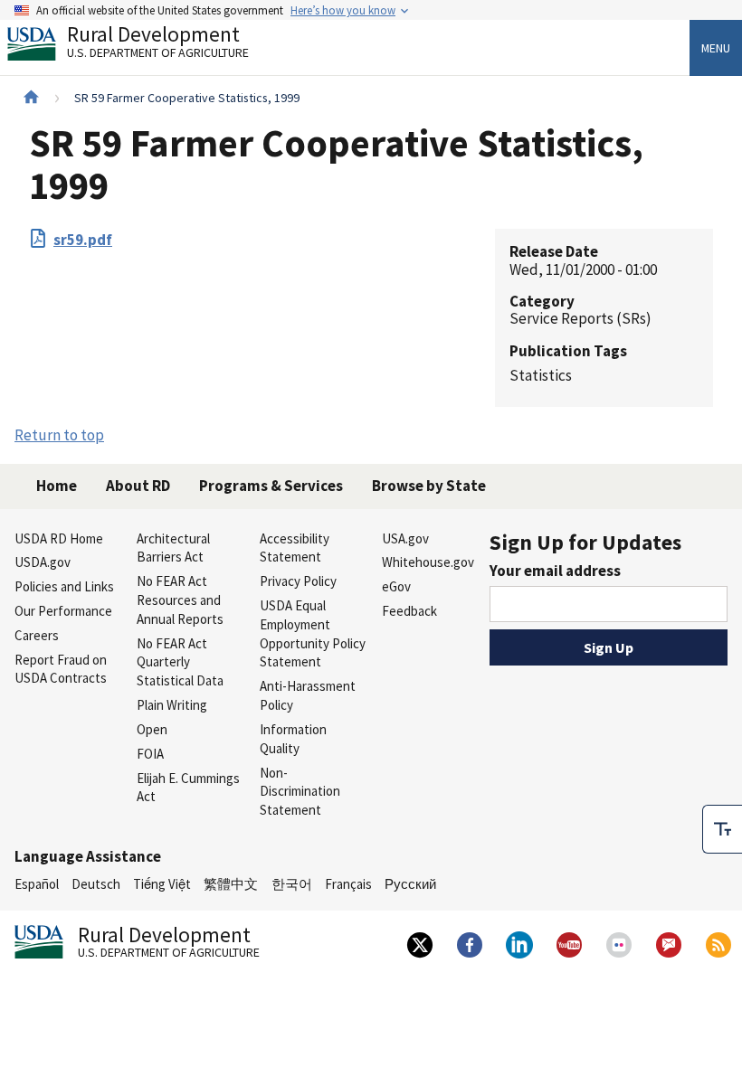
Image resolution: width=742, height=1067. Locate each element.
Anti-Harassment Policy (308, 695)
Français (348, 883)
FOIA (150, 753)
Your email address (555, 571)
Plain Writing (172, 704)
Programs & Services (271, 486)
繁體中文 (231, 883)
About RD (138, 486)
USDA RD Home (58, 538)
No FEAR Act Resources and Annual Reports (180, 600)
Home (56, 486)
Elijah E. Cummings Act (188, 788)
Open (152, 729)
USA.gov (405, 538)
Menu (715, 48)
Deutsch (95, 883)
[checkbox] (722, 829)
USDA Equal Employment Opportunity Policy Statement (313, 633)
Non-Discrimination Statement (300, 791)
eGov (396, 586)
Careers (36, 635)
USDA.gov (42, 562)
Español (36, 883)
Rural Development (158, 44)
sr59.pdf (82, 240)
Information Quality (293, 739)
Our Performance (63, 610)
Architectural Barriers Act (173, 548)
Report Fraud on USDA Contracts (60, 669)
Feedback (409, 610)
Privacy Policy (298, 581)
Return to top (59, 435)
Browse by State (429, 486)
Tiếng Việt (162, 883)
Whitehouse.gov (428, 562)
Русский (410, 883)
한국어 (291, 883)
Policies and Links (64, 586)
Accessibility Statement (294, 548)
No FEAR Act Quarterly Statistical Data (180, 662)
